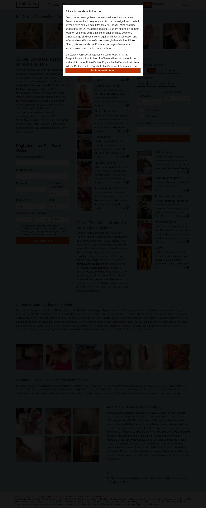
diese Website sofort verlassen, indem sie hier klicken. (106, 40)
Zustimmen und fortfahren (103, 70)
